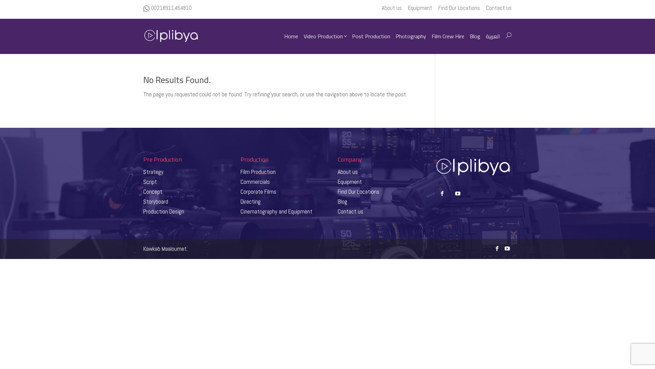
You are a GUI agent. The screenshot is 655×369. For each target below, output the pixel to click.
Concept (152, 191)
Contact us (350, 211)
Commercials (255, 182)
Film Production (258, 172)
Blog (342, 201)
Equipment (350, 182)
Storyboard (155, 201)
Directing (251, 201)
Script (150, 182)
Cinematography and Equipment (276, 211)
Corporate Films (258, 191)
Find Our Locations (358, 191)
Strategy (153, 172)
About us (348, 172)
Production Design (163, 211)
